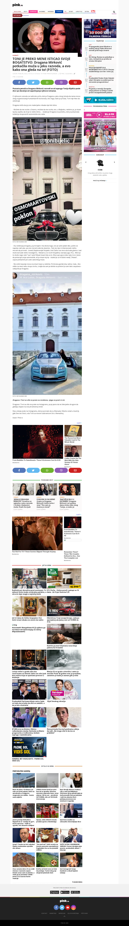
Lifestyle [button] (79, 11)
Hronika (51, 11)
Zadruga (33, 11)
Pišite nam (84, 913)
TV (65, 11)
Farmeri (59, 11)
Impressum (62, 913)
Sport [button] (71, 11)
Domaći (15, 55)
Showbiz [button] (42, 11)
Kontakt (44, 913)
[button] (15, 493)
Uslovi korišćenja (73, 913)
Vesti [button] (25, 11)
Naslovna (17, 11)
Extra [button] (87, 11)
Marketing (53, 913)
